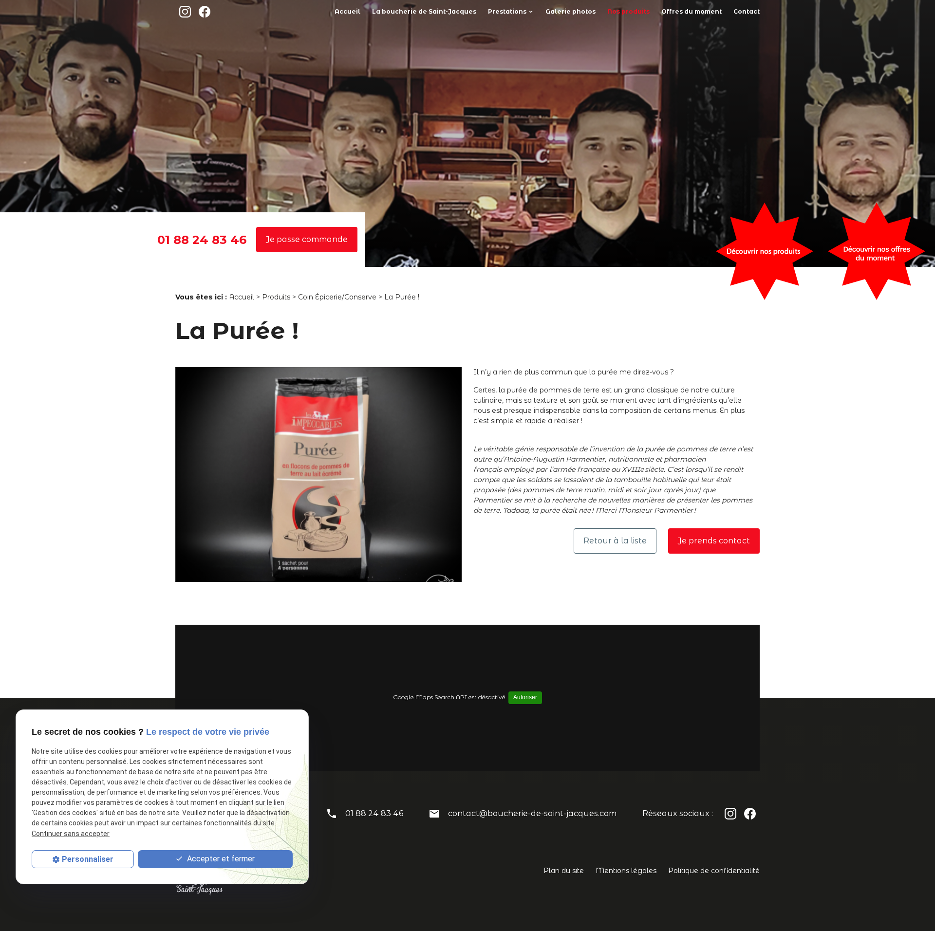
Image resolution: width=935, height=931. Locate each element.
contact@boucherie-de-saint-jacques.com (532, 813)
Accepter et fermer (220, 859)
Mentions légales (626, 870)
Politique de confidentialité (714, 870)
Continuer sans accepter (71, 834)
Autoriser (525, 697)
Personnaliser (87, 859)
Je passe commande (307, 239)
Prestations (507, 11)
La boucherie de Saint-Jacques (424, 11)
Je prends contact (714, 540)
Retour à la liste (615, 540)
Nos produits (628, 11)
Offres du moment (691, 11)
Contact (746, 11)
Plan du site (563, 870)
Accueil (347, 11)
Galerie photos (570, 11)
